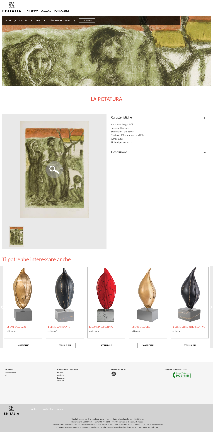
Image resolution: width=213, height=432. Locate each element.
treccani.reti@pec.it (135, 422)
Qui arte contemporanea (59, 20)
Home (8, 20)
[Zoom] (54, 169)
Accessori (60, 381)
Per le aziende (61, 11)
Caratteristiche (121, 117)
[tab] (159, 117)
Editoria (60, 373)
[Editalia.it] (13, 7)
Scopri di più (23, 345)
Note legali (34, 409)
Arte (38, 20)
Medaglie (60, 375)
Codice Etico (48, 409)
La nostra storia (10, 373)
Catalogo (46, 11)
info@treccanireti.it (119, 422)
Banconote (61, 378)
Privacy (60, 409)
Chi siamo (32, 11)
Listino (6, 375)
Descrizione (119, 152)
